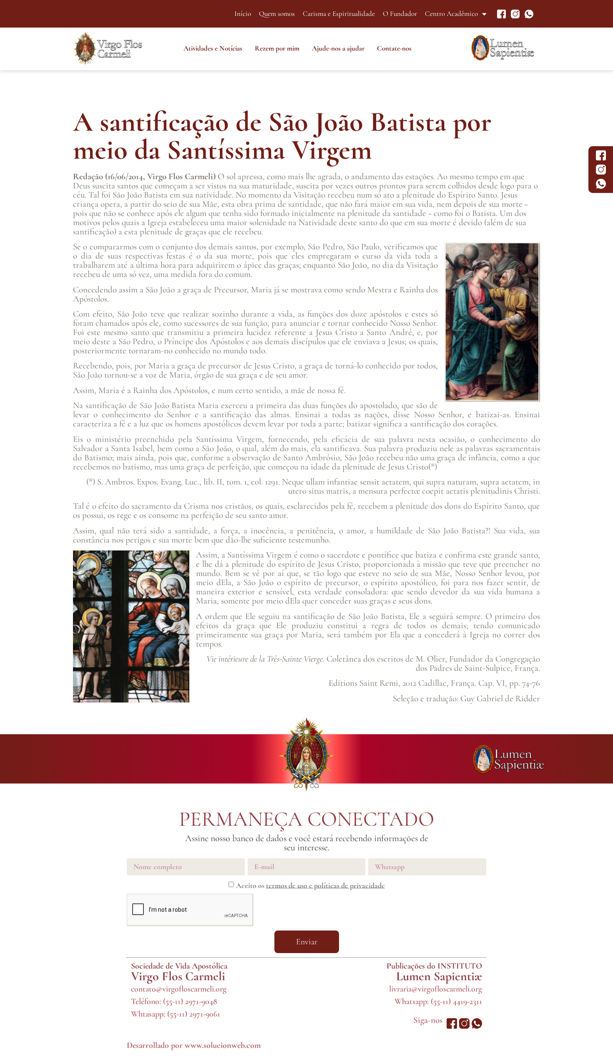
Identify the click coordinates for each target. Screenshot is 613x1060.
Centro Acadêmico (451, 13)
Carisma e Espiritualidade (339, 13)
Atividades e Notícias (212, 48)
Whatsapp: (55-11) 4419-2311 (438, 1002)
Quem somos (277, 13)
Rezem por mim (277, 48)
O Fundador (400, 13)
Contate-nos (394, 48)
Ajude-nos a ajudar (338, 48)
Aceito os (310, 885)
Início (242, 13)
